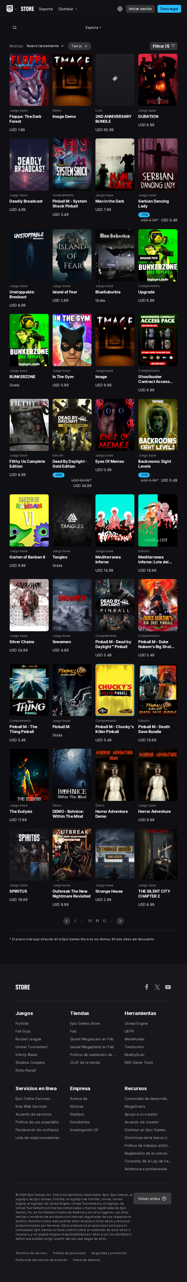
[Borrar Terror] (86, 46)
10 (90, 921)
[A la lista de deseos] (43, 59)
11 (97, 921)
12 (104, 921)
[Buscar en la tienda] (14, 27)
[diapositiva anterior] (66, 921)
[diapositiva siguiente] (120, 921)
